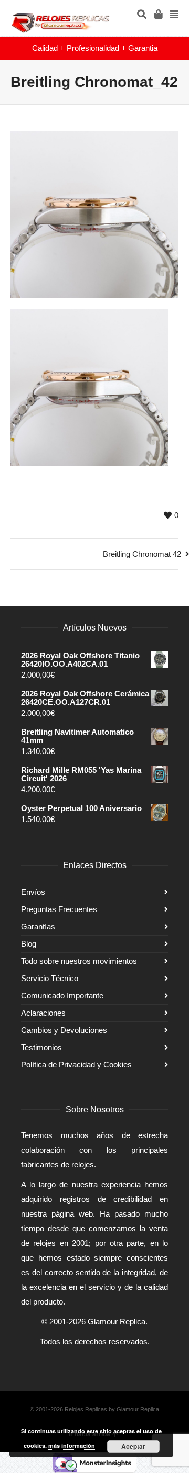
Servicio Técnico (49, 978)
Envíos (33, 891)
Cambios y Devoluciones (64, 1030)
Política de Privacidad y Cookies (76, 1064)
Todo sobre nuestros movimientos (79, 961)
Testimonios (41, 1047)
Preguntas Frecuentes (59, 909)
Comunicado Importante (62, 995)
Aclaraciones (43, 1012)
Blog (28, 943)
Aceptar (133, 1446)
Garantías (38, 926)
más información (71, 1445)
